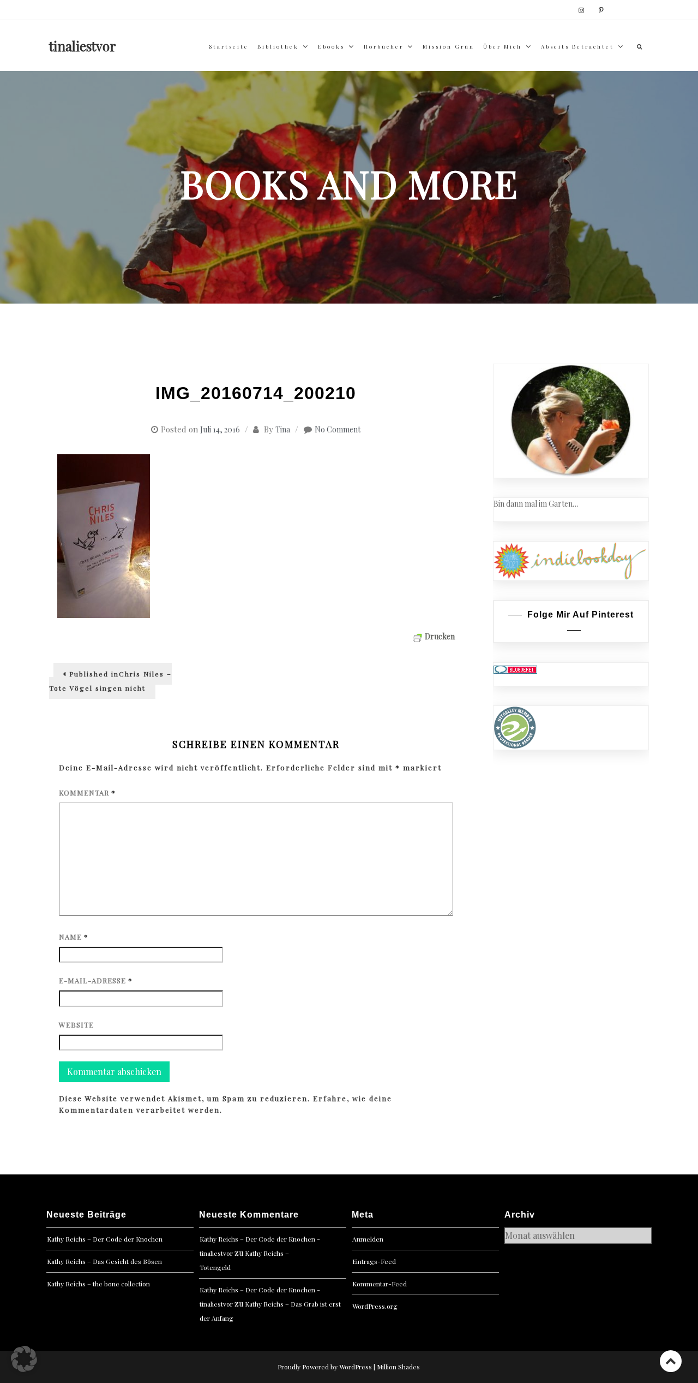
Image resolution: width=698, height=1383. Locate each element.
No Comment (337, 429)
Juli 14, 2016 (220, 429)
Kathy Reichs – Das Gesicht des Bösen (104, 1261)
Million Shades (398, 1366)
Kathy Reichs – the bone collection (98, 1283)
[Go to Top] (670, 1361)
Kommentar (87, 792)
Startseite (229, 46)
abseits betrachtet (577, 46)
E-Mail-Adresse (96, 980)
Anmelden (367, 1238)
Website (76, 1024)
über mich (502, 46)
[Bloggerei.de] (515, 668)
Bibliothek (278, 46)
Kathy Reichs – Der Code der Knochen (105, 1238)
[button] (24, 1359)
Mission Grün (448, 46)
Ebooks (331, 46)
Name (73, 936)
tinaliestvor (82, 46)
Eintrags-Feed (374, 1261)
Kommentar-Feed (379, 1283)
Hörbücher (384, 46)
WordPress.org (375, 1306)
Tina (282, 429)
